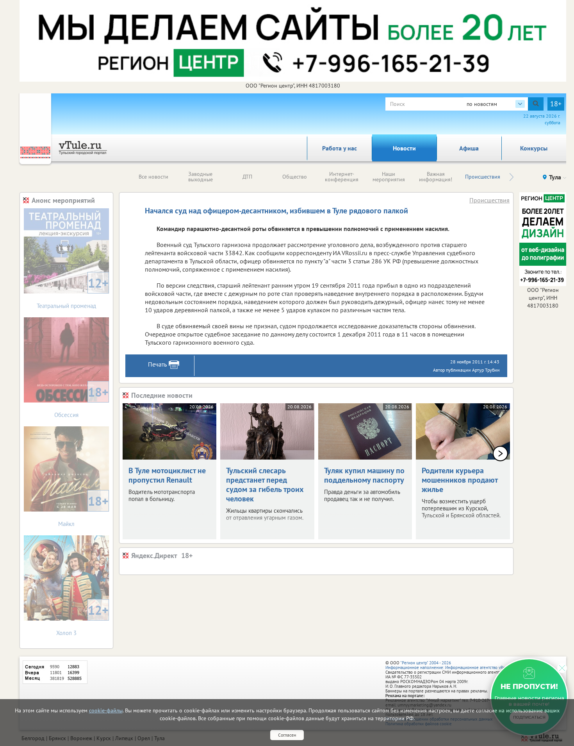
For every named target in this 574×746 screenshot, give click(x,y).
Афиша (469, 148)
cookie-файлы (106, 710)
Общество (294, 176)
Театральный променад (73, 292)
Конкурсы (533, 148)
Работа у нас (339, 148)
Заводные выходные (200, 176)
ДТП (247, 176)
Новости (404, 148)
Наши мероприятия (389, 176)
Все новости (153, 176)
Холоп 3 (82, 619)
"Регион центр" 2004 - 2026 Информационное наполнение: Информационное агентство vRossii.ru (450, 665)
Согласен (287, 735)
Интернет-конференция (341, 176)
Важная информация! (435, 176)
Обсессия (81, 401)
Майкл (83, 510)
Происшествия (482, 176)
